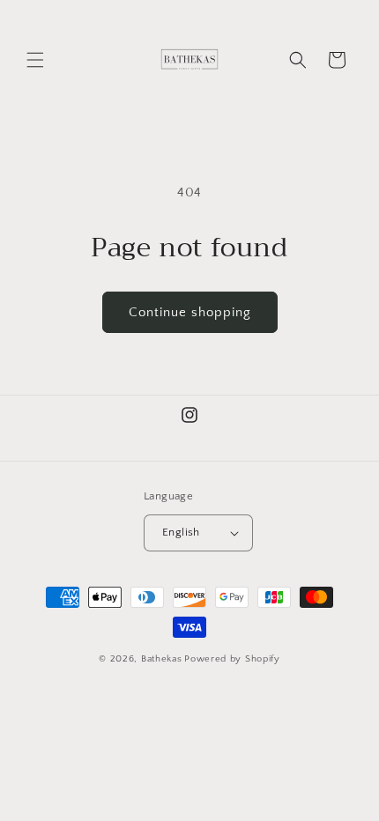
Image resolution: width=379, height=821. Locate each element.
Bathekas (161, 659)
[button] (35, 60)
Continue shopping (190, 312)
